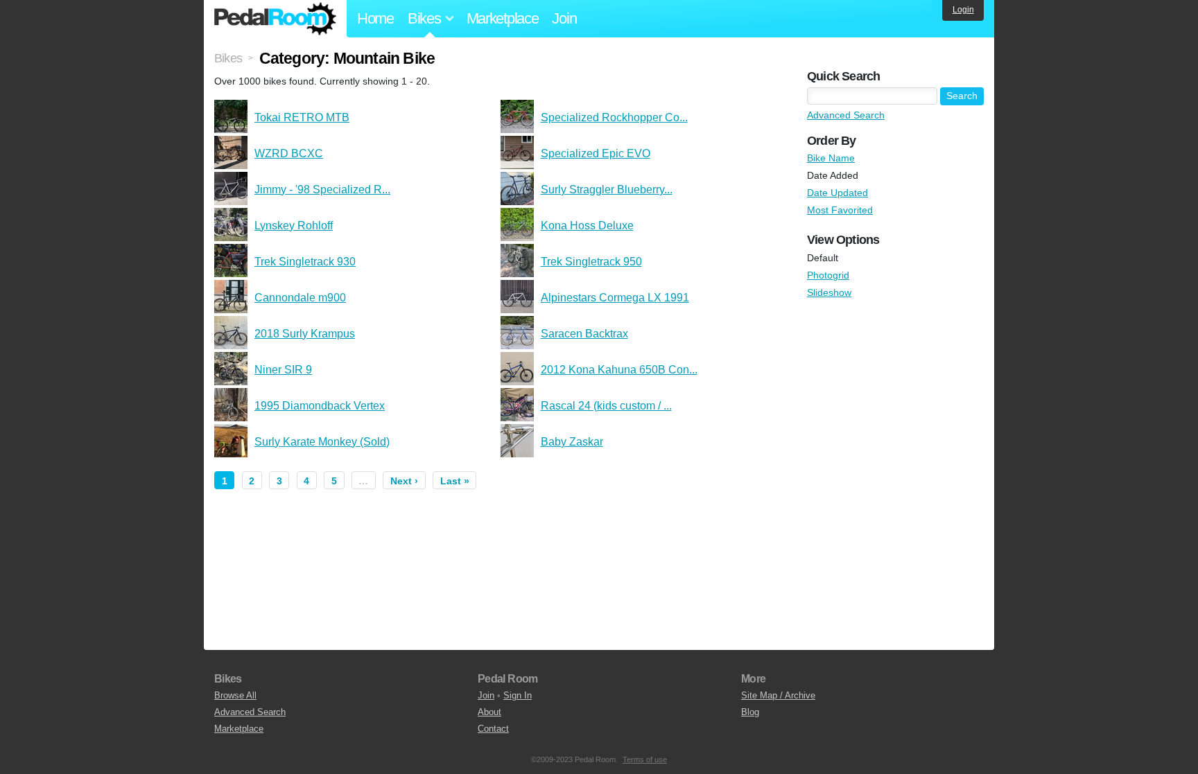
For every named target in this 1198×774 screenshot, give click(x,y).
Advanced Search (846, 115)
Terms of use (645, 759)
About (489, 712)
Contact (493, 728)
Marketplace (503, 18)
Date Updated (837, 192)
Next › (404, 480)
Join (564, 18)
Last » (454, 480)
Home (375, 18)
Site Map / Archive (778, 695)
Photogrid (828, 275)
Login (963, 10)
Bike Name (831, 158)
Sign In (517, 695)
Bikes (228, 58)
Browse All (235, 695)
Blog (750, 712)
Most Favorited (840, 210)
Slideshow (829, 292)
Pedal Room (275, 18)
